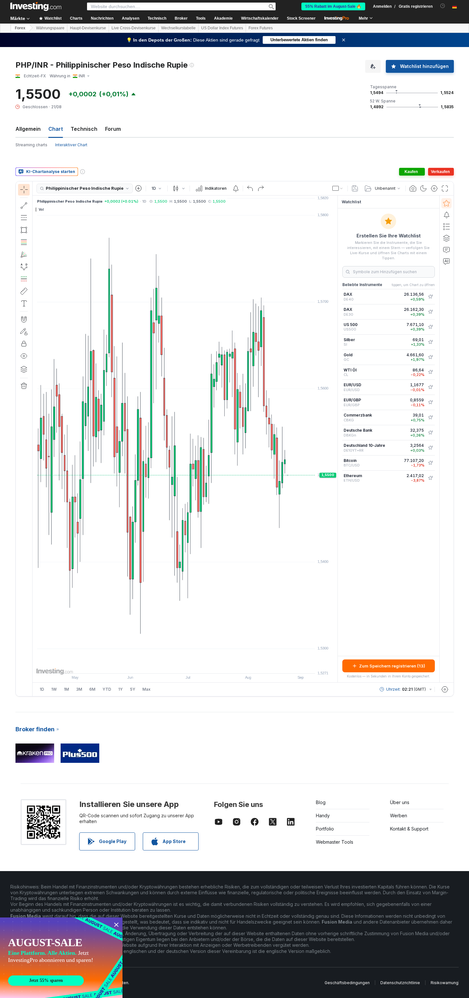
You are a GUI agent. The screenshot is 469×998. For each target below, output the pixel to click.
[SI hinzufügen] (430, 342)
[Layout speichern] (355, 188)
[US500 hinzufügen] (430, 326)
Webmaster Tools (334, 842)
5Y (132, 689)
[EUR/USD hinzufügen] (430, 387)
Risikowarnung (444, 982)
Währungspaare (50, 28)
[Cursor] (24, 190)
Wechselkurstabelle (178, 28)
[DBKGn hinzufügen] (430, 432)
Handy (323, 815)
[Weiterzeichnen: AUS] (24, 331)
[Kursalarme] (235, 188)
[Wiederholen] (261, 188)
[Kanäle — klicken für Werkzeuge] (24, 218)
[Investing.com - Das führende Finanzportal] (35, 6)
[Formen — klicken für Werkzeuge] (24, 230)
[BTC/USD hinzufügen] (430, 462)
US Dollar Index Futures (222, 28)
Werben (398, 815)
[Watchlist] (446, 203)
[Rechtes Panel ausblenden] (335, 439)
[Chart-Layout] (337, 188)
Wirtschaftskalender (259, 18)
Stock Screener (301, 18)
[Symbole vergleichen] (138, 188)
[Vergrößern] (176, 665)
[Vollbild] (445, 188)
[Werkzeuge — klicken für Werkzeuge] (24, 291)
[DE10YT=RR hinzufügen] (430, 447)
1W (54, 689)
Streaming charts (31, 144)
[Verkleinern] (167, 665)
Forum (113, 129)
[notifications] (442, 6)
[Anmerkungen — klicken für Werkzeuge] (24, 303)
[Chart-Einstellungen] (434, 188)
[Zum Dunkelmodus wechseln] (423, 188)
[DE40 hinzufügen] (430, 296)
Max (146, 689)
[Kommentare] (446, 250)
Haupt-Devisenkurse (88, 28)
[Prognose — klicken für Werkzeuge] (24, 279)
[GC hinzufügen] (430, 357)
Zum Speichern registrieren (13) (392, 665)
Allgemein (28, 129)
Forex (20, 28)
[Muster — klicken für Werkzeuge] (24, 267)
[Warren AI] (446, 261)
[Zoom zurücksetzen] (202, 665)
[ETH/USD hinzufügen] (430, 478)
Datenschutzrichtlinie (400, 982)
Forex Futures (261, 28)
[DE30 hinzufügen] (430, 311)
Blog (321, 802)
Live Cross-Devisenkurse (134, 28)
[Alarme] (446, 215)
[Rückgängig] (250, 188)
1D (42, 689)
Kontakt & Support (409, 828)
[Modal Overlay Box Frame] (61, 957)
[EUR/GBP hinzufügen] (430, 402)
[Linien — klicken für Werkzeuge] (24, 205)
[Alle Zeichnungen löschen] (24, 386)
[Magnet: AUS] (24, 319)
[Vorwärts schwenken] (194, 665)
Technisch (84, 129)
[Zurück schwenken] (185, 665)
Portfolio (325, 828)
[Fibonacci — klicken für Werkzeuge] (24, 242)
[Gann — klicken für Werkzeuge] (24, 254)
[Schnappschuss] (413, 188)
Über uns (399, 802)
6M (92, 689)
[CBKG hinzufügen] (430, 417)
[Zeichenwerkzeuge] (34, 439)
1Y (120, 689)
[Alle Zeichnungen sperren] (24, 344)
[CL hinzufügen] (430, 372)
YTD (107, 689)
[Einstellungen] (445, 689)
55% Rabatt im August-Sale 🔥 (333, 6)
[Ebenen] (24, 369)
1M (66, 689)
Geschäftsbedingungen (347, 982)
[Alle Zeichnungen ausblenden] (24, 356)
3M (79, 689)
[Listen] (446, 226)
